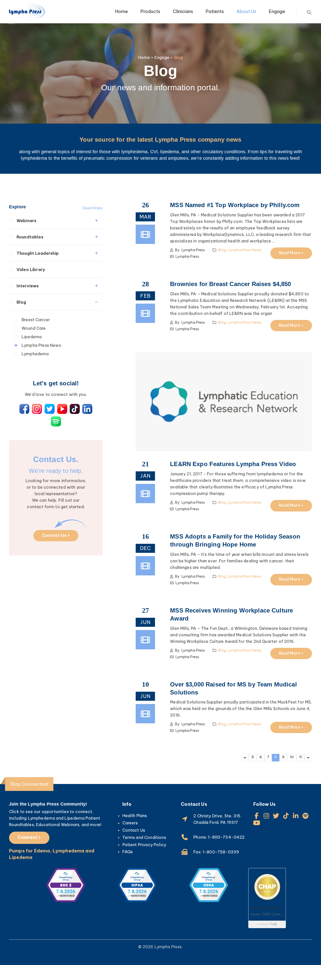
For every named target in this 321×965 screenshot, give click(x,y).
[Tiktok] (286, 816)
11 (300, 757)
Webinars (26, 220)
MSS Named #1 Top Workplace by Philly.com (234, 205)
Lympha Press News (41, 345)
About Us (246, 11)
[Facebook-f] (256, 816)
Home (121, 11)
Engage (277, 11)
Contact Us (133, 830)
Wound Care (34, 328)
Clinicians (183, 11)
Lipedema (32, 336)
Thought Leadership (38, 253)
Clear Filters (92, 208)
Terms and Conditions (144, 837)
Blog (21, 302)
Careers (130, 822)
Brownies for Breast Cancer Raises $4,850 (230, 284)
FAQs (127, 851)
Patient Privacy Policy (144, 844)
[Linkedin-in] (296, 816)
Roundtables (30, 236)
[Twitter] (276, 816)
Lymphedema (35, 353)
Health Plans (134, 815)
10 (291, 757)
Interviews (28, 285)
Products (150, 11)
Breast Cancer (36, 319)
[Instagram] (266, 816)
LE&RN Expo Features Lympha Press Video (233, 464)
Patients (215, 11)
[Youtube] (256, 823)
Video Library (31, 269)
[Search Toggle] (309, 12)
